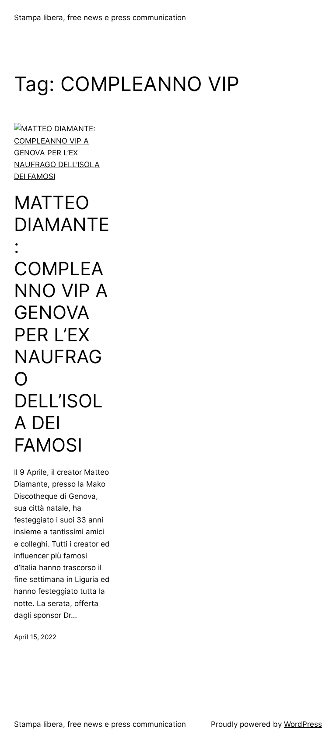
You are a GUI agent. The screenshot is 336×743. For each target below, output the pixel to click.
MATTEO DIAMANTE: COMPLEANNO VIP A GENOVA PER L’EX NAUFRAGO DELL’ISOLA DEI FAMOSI (61, 324)
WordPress (303, 724)
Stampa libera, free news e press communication (100, 17)
